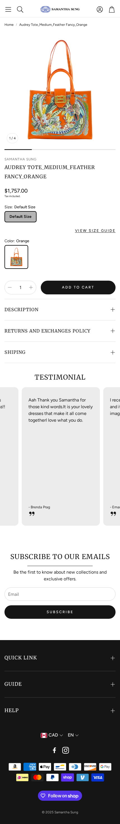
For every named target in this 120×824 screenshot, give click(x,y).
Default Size (20, 216)
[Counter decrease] (10, 287)
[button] (8, 9)
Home (9, 25)
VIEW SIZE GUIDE (95, 230)
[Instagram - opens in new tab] (65, 750)
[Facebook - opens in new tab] (54, 750)
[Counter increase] (31, 287)
